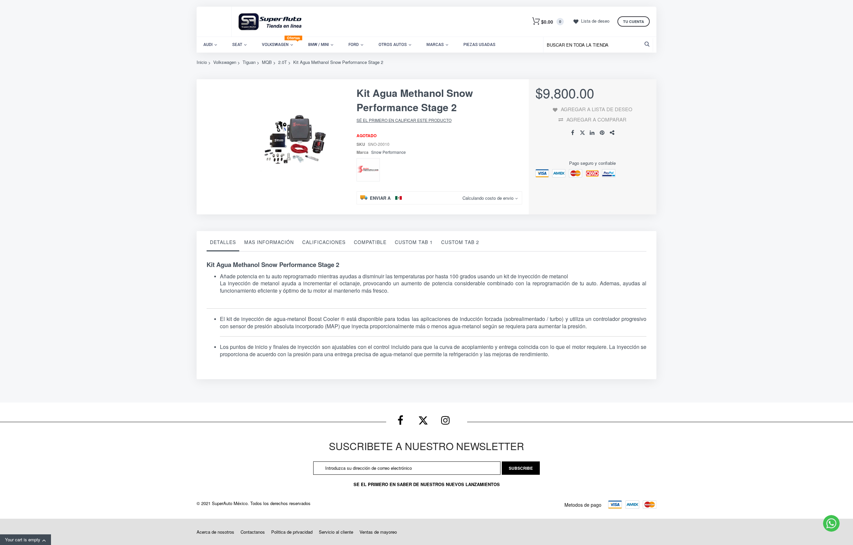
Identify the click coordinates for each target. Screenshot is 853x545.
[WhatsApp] (831, 523)
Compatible (370, 242)
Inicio (202, 62)
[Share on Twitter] (582, 133)
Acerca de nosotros (215, 532)
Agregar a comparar (596, 119)
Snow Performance (388, 152)
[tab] (223, 243)
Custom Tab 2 (460, 242)
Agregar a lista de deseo (596, 109)
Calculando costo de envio (487, 198)
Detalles (223, 242)
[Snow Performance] (368, 169)
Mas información (269, 242)
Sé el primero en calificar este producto (404, 120)
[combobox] (600, 45)
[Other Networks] (612, 133)
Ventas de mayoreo (378, 532)
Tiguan (249, 62)
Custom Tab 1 (414, 242)
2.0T (282, 62)
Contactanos (253, 532)
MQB (267, 62)
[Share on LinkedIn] (592, 133)
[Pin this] (602, 133)
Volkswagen (224, 62)
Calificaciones (324, 242)
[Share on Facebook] (572, 133)
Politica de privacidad (292, 532)
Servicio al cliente (336, 532)
